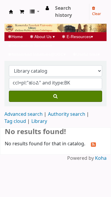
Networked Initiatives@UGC (37, 54)
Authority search (66, 114)
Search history (63, 12)
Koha (101, 158)
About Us (42, 36)
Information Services (30, 45)
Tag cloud (15, 121)
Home (17, 36)
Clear (96, 14)
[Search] (55, 96)
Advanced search (23, 114)
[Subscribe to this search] (93, 144)
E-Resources (77, 36)
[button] (21, 12)
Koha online (11, 12)
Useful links (86, 54)
